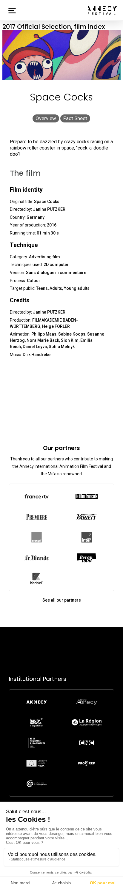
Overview (46, 118)
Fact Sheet (75, 118)
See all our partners (61, 600)
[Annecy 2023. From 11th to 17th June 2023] (102, 10)
